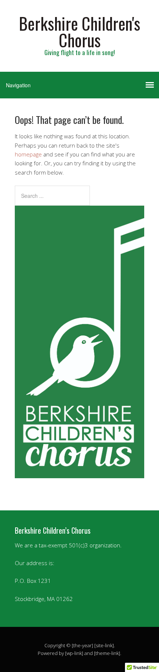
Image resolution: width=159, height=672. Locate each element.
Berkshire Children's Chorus (79, 31)
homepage (28, 154)
